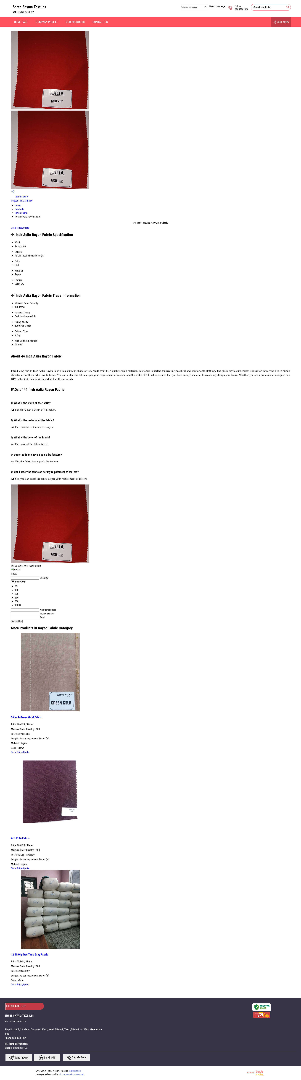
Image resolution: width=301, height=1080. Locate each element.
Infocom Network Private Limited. (71, 1074)
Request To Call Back (21, 200)
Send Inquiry (282, 21)
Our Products (75, 22)
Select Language (217, 6)
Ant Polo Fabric (20, 838)
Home (18, 205)
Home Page (21, 22)
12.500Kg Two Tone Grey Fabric (29, 954)
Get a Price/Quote (20, 227)
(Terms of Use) (75, 1071)
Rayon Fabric (21, 212)
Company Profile (47, 22)
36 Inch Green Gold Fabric (26, 717)
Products (19, 209)
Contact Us (100, 22)
